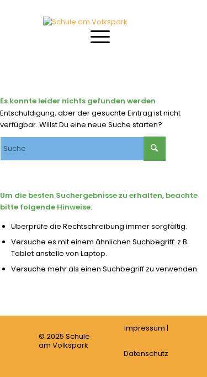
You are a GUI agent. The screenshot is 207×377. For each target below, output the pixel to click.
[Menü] (94, 36)
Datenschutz (146, 353)
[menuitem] (94, 36)
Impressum (144, 328)
